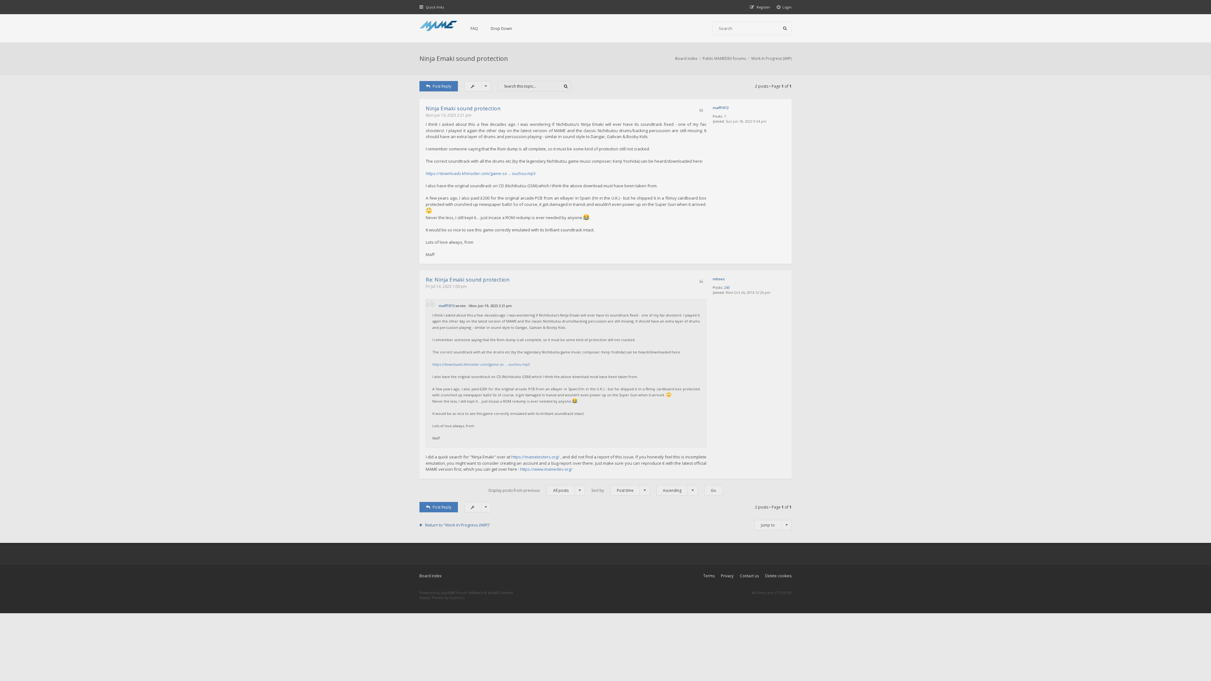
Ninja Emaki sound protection (463, 58)
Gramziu (457, 597)
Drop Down (501, 28)
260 (727, 287)
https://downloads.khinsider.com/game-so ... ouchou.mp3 (480, 173)
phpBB (446, 592)
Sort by (612, 490)
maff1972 (720, 107)
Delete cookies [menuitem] (778, 576)
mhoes (719, 278)
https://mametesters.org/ (535, 457)
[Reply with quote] (701, 110)
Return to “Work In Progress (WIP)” (457, 525)
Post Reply (442, 86)
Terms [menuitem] (709, 576)
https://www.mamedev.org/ (546, 469)
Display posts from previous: (528, 490)
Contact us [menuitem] (749, 576)
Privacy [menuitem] (727, 576)
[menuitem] (784, 7)
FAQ (474, 28)
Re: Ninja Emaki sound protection (467, 279)
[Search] (785, 28)
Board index (430, 576)
